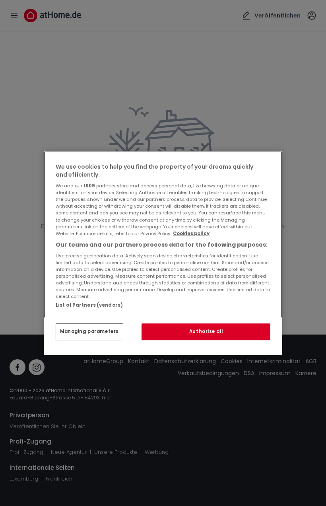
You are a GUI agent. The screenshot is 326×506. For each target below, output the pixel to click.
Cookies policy (191, 233)
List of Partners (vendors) (89, 305)
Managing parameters (89, 331)
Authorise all (206, 331)
